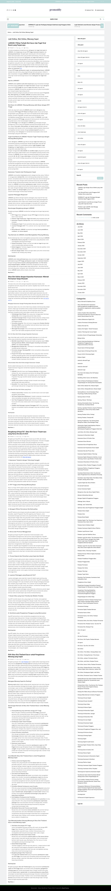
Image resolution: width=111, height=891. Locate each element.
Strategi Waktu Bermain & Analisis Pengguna (89, 695)
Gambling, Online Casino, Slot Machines (88, 377)
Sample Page (54, 19)
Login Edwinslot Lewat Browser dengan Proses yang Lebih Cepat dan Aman (75, 1)
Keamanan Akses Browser (84, 441)
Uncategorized (81, 794)
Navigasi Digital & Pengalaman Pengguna (88, 498)
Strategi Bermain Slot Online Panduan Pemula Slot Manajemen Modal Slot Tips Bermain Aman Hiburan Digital (90, 680)
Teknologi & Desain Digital (84, 698)
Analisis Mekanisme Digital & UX (86, 319)
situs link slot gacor (83, 51)
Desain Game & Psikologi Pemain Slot (87, 351)
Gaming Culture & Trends (84, 396)
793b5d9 (11, 48)
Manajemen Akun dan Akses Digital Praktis (88, 492)
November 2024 (82, 289)
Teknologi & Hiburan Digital (84, 707)
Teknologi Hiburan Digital (84, 753)
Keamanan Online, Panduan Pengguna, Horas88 (89, 465)
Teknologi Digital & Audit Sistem (86, 742)
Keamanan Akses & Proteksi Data (86, 438)
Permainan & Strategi (83, 606)
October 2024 (81, 292)
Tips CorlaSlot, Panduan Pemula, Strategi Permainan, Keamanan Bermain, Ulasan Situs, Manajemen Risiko (89, 781)
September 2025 (82, 258)
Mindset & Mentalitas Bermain (85, 495)
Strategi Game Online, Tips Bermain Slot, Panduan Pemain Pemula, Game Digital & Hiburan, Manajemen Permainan (90, 687)
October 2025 (81, 255)
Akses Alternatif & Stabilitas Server (86, 301)
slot (21, 68)
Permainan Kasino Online (84, 612)
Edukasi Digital (81, 357)
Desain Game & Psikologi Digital (86, 348)
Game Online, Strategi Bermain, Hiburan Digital (89, 389)
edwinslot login (81, 369)
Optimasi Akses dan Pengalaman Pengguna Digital (90, 507)
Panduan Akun (81, 514)
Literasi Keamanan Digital (84, 489)
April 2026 (80, 236)
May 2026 (80, 233)
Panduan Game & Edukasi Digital (86, 525)
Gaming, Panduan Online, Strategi (86, 414)
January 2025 (81, 283)
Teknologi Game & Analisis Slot (86, 749)
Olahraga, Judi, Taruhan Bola (85, 504)
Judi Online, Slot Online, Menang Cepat (87, 432)
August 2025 (81, 261)
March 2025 (81, 277)
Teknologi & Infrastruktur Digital (86, 710)
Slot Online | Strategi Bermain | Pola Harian (88, 655)
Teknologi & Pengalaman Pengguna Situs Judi (89, 729)
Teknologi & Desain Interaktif (85, 701)
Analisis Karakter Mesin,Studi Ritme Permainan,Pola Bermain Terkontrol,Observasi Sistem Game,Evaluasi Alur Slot (89, 314)
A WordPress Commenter (84, 217)
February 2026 (81, 242)
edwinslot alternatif (82, 366)
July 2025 (80, 264)
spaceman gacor (82, 157)
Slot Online (80, 648)
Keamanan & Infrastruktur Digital (86, 435)
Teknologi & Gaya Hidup (84, 704)
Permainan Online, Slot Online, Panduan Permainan (90, 620)
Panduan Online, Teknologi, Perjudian (87, 550)
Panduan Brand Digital (83, 517)
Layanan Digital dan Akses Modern (86, 482)
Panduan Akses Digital (83, 511)
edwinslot (80, 363)
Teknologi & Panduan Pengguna (85, 726)
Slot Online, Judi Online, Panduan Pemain (88, 661)
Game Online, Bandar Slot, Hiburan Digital (88, 385)
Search (79, 175)
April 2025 (80, 273)
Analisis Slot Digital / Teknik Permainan (88, 329)
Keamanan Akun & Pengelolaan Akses (87, 444)
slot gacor (80, 63)
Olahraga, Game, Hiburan (84, 501)
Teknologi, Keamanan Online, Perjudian (87, 768)
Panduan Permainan (83, 565)
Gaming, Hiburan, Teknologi (85, 400)
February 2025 (81, 280)
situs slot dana (81, 126)
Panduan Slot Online (83, 568)
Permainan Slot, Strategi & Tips (85, 627)
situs (79, 76)
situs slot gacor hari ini (83, 57)
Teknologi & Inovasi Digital (84, 720)
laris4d (79, 101)
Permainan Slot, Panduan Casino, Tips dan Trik (89, 623)
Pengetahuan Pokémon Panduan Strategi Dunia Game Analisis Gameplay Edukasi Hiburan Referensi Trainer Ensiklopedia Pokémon (89, 601)
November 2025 (82, 252)
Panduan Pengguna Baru (84, 561)
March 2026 (81, 239)
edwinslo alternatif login (84, 360)
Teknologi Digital (82, 738)
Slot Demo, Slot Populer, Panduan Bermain (88, 639)
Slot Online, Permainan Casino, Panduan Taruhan (90, 675)
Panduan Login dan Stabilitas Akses (87, 534)
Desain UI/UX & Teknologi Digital (86, 354)
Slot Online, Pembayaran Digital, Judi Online (89, 672)
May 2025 (80, 270)
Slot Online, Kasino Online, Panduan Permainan (89, 664)
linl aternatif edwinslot (83, 485)
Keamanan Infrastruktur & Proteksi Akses (88, 462)
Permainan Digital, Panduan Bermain (87, 609)
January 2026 (81, 245)
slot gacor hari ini (82, 107)
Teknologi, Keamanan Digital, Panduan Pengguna (90, 765)
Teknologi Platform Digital (84, 762)
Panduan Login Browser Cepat (85, 531)
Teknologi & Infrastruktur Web (85, 716)
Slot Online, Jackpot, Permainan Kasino (87, 658)
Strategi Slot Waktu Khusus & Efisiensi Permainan (90, 691)
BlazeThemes (65, 888)
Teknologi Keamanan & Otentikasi (86, 759)
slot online (80, 138)
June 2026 (80, 230)
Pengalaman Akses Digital (84, 582)
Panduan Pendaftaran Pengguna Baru (87, 558)
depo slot (80, 82)
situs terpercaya (82, 132)
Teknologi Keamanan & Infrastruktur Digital (88, 756)
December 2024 (82, 286)
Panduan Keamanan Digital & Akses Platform (89, 528)
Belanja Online (81, 338)
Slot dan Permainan (83, 636)
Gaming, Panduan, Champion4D (85, 417)
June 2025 (80, 267)
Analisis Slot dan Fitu (83, 325)
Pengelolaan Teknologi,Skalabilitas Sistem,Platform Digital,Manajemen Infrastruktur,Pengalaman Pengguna (87, 592)
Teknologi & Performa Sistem (85, 732)
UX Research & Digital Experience (86, 797)
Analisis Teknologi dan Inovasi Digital (87, 332)
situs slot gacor (27, 457)
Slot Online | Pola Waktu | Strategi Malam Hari (89, 652)
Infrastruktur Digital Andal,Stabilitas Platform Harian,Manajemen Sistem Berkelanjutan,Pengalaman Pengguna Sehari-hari (90, 427)
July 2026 (80, 227)
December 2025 (82, 248)
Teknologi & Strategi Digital (84, 735)
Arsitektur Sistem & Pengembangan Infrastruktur (90, 335)
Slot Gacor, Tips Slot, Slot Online (86, 645)
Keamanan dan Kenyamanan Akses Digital (88, 447)
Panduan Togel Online (83, 574)
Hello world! (96, 217)
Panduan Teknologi (82, 571)
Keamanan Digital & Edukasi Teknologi (87, 454)
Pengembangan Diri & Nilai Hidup (86, 596)
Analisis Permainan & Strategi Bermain (87, 322)
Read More (10, 272)
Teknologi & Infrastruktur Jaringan (86, 713)
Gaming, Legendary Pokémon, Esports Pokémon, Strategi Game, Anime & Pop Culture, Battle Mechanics (90, 409)
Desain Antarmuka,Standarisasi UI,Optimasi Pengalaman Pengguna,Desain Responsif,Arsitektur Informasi (89, 343)
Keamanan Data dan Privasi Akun (86, 451)
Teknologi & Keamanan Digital (85, 723)
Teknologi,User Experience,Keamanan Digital (89, 771)
